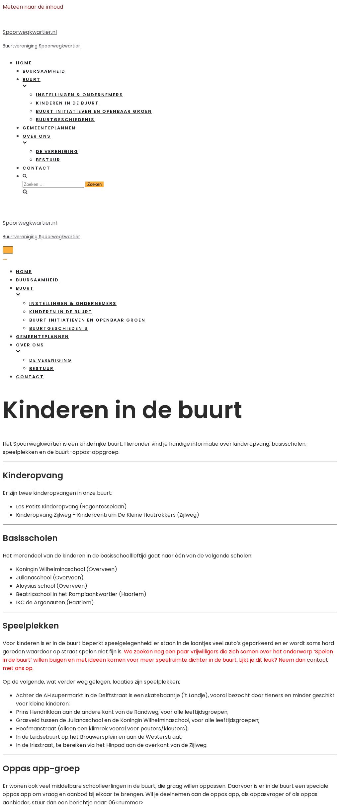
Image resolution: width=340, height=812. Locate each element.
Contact (36, 168)
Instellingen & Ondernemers (79, 95)
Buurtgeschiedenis (65, 119)
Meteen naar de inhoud (33, 7)
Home (24, 63)
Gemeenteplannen (49, 128)
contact (317, 660)
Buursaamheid (44, 71)
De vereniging (57, 151)
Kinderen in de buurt (67, 103)
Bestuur (48, 160)
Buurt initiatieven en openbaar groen (94, 111)
